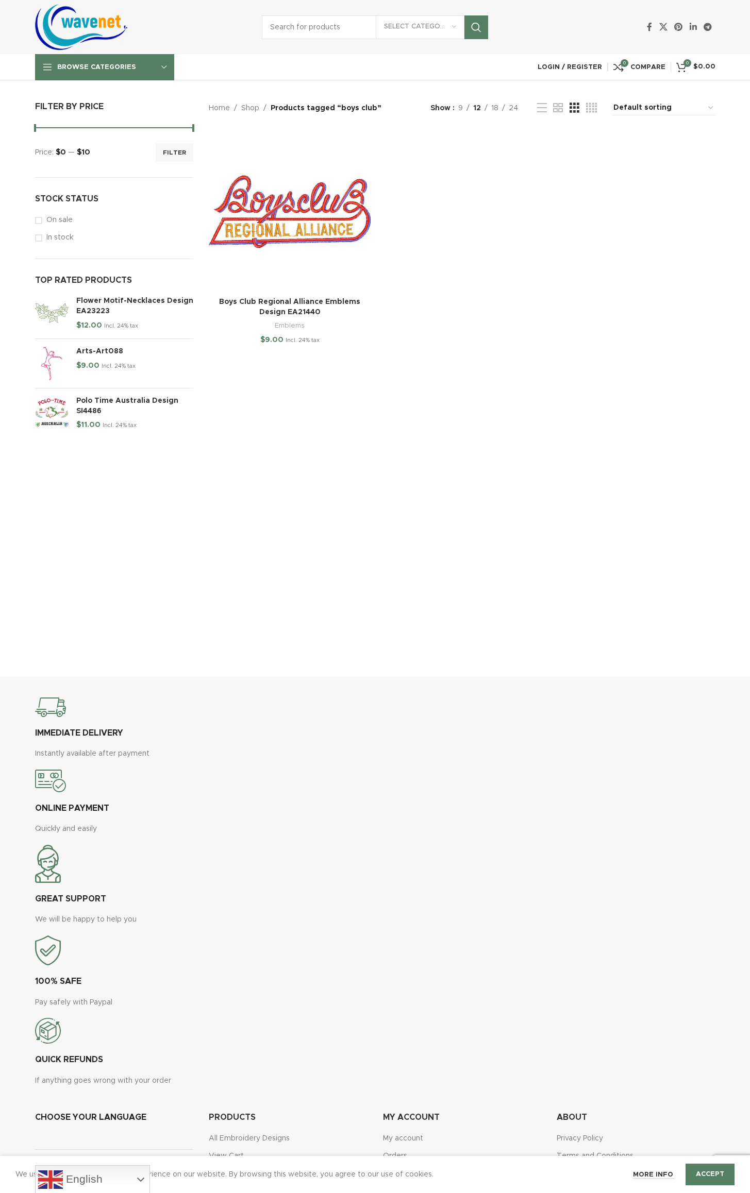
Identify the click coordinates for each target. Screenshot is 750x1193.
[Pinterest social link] (678, 27)
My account (403, 1138)
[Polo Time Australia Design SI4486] (52, 413)
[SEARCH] (476, 27)
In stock (59, 237)
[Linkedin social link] (693, 27)
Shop (250, 108)
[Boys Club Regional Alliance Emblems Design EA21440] (290, 212)
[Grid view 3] (574, 108)
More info (654, 1174)
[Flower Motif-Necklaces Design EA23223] (52, 313)
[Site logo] (81, 26)
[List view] (542, 108)
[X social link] (663, 27)
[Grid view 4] (591, 108)
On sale (59, 220)
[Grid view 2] (558, 108)
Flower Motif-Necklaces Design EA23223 (134, 306)
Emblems (290, 325)
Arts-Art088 (99, 351)
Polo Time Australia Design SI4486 (127, 406)
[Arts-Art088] (52, 363)
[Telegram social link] (707, 27)
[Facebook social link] (649, 27)
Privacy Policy (580, 1138)
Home (219, 108)
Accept (710, 1174)
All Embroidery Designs (249, 1138)
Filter (174, 152)
